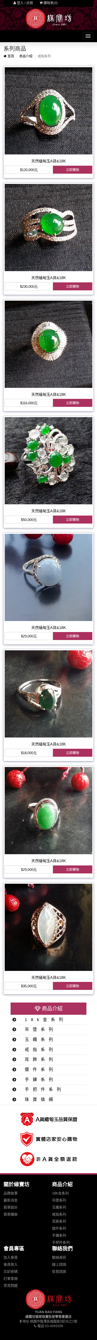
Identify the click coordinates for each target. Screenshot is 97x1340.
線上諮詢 (59, 1264)
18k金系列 (43, 1019)
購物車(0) (50, 3)
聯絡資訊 (59, 1257)
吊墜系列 (38, 1029)
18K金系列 (60, 1193)
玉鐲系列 (38, 1039)
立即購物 (72, 170)
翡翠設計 (11, 1207)
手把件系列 (42, 1089)
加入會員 (11, 1257)
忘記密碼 (11, 1271)
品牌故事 (11, 1193)
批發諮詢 (59, 1271)
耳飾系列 (38, 1059)
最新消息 (11, 1200)
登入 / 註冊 (24, 3)
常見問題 (11, 1286)
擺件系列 (38, 1069)
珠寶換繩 (38, 1099)
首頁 (10, 56)
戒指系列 (38, 1049)
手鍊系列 (38, 1079)
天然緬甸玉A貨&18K (48, 161)
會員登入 (11, 1264)
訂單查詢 (11, 1278)
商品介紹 (25, 56)
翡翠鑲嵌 (11, 1214)
